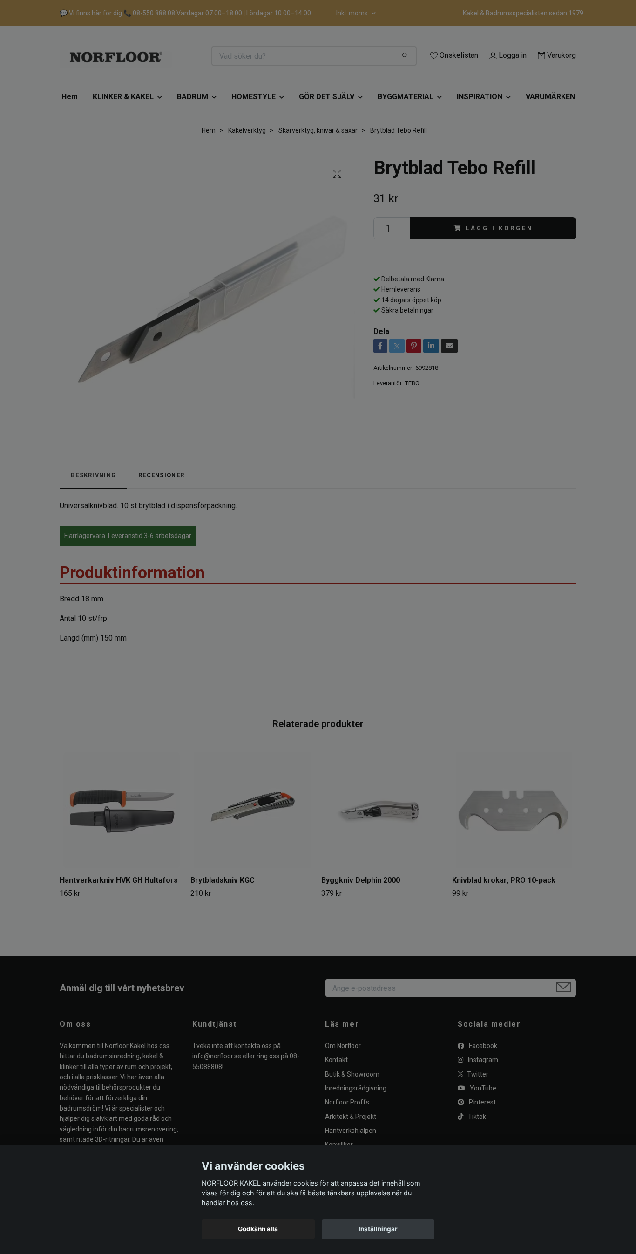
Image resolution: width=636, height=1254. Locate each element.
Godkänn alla (258, 1229)
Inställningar (378, 1229)
